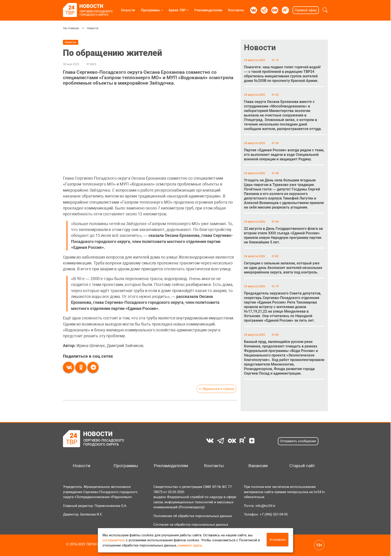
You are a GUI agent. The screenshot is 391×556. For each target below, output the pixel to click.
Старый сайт (302, 465)
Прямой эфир (306, 10)
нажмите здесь (190, 545)
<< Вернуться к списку (216, 389)
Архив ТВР (177, 10)
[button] (325, 10)
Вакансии (258, 465)
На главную (71, 28)
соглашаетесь (114, 540)
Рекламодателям (208, 10)
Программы (150, 10)
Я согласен (278, 539)
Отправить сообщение (298, 441)
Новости (128, 10)
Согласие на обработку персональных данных (190, 525)
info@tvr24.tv (265, 506)
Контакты (236, 10)
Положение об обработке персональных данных (192, 516)
